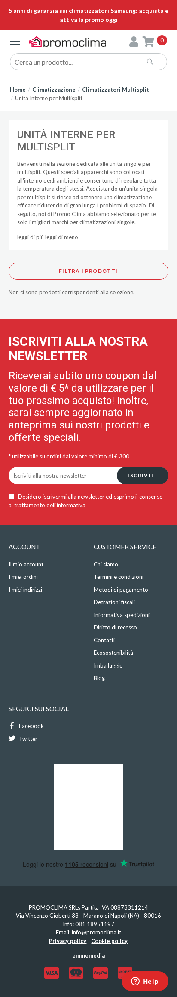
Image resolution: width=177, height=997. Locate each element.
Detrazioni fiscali (114, 602)
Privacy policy (67, 940)
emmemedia (88, 955)
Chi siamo (106, 564)
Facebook (31, 725)
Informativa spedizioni (122, 614)
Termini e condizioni (118, 576)
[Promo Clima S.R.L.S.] (68, 41)
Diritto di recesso (115, 627)
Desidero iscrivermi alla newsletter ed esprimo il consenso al (86, 501)
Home (18, 89)
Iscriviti (142, 475)
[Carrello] (148, 41)
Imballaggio (108, 665)
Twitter (27, 738)
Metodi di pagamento (121, 589)
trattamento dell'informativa (49, 505)
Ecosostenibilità (113, 652)
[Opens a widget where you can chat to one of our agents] (144, 982)
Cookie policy (109, 940)
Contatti (104, 640)
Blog (99, 677)
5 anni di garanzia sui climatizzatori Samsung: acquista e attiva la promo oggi (88, 15)
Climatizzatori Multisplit (115, 89)
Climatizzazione (54, 89)
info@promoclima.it (96, 932)
